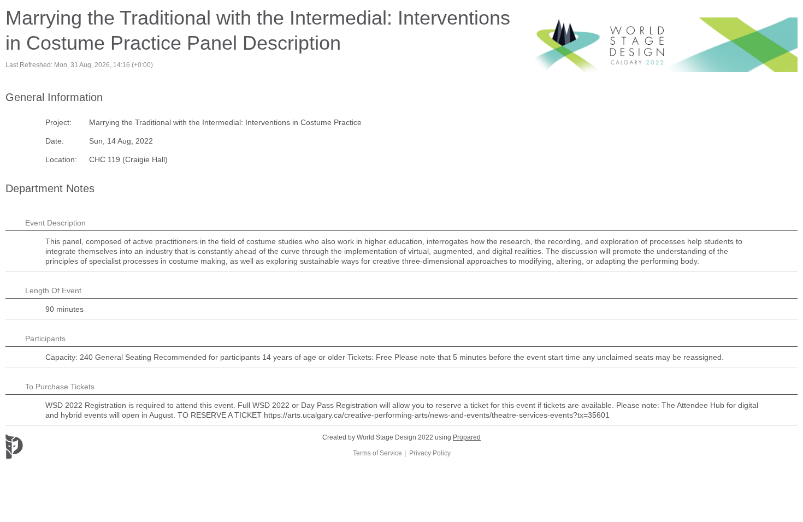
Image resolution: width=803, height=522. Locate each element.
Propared (467, 437)
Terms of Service (377, 453)
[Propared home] (54, 446)
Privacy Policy (430, 453)
